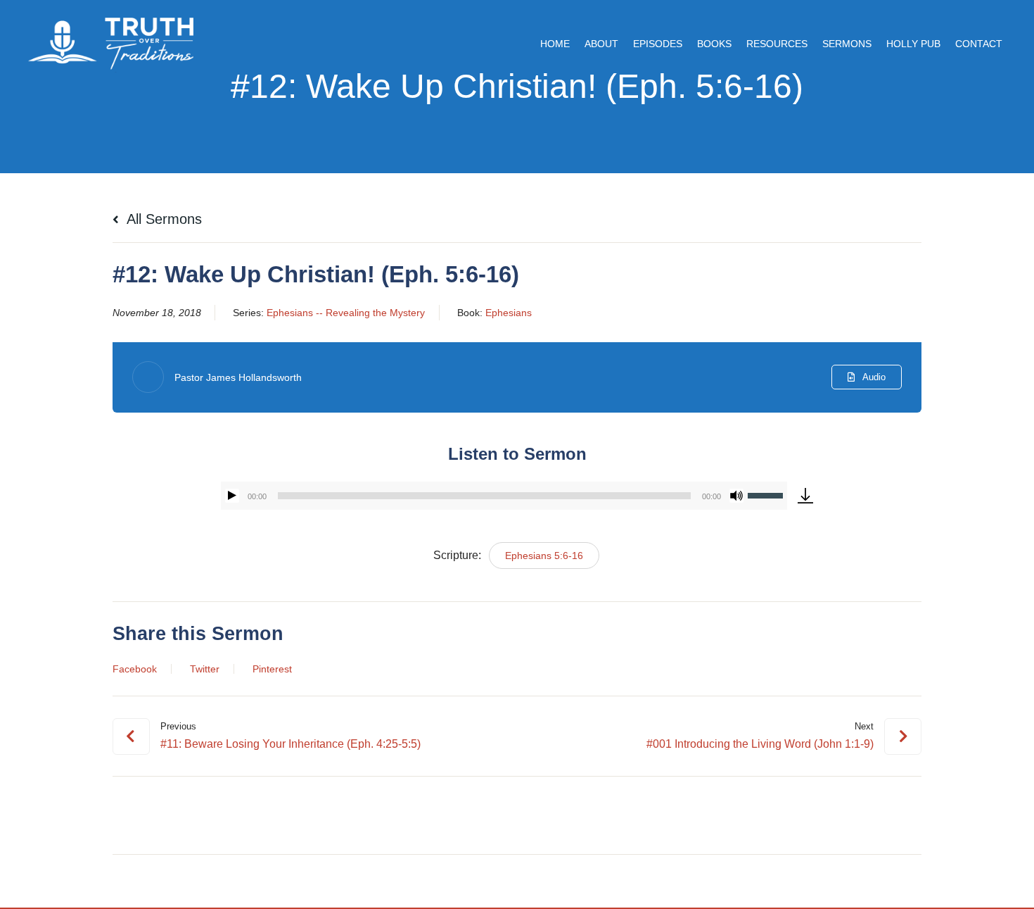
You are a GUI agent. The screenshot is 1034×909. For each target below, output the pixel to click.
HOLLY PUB (913, 43)
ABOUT (601, 43)
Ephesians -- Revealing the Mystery (346, 312)
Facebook (135, 669)
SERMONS (847, 43)
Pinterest (272, 669)
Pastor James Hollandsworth (238, 377)
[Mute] (736, 496)
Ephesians (508, 312)
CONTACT (978, 43)
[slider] (767, 494)
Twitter (204, 669)
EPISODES (657, 43)
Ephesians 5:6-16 (544, 555)
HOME (555, 43)
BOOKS (714, 43)
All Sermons (162, 219)
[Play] (232, 496)
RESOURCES (777, 43)
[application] (504, 496)
